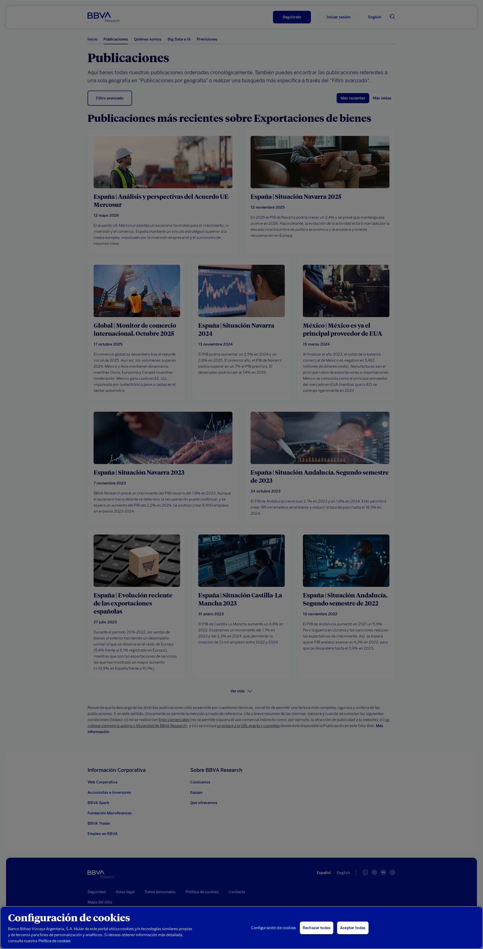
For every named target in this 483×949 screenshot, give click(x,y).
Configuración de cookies (273, 928)
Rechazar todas (317, 928)
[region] (241, 927)
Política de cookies (54, 941)
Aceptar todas (353, 928)
